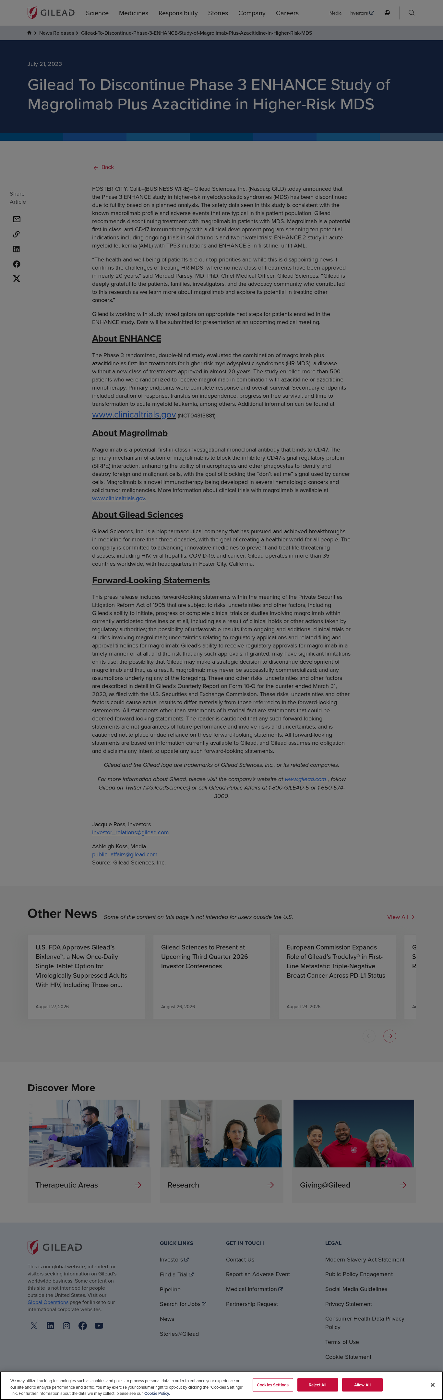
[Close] (432, 1385)
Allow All (362, 1385)
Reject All (317, 1385)
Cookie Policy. (157, 1393)
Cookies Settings (273, 1385)
